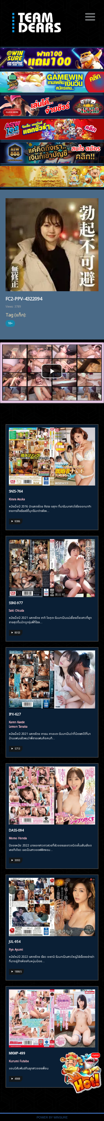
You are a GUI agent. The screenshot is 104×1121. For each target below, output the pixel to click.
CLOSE (95, 1055)
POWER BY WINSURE (52, 1117)
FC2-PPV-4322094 (24, 298)
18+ (10, 322)
